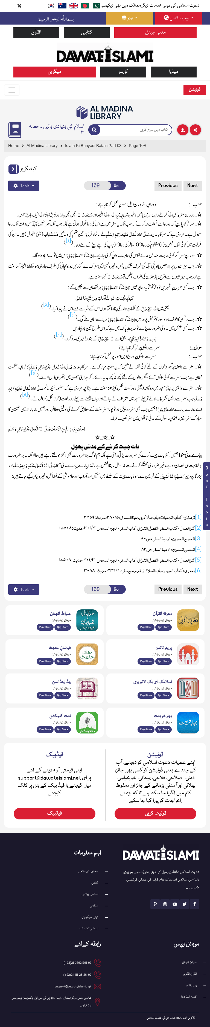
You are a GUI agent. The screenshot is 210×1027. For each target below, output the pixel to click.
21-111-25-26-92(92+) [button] (77, 974)
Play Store (45, 627)
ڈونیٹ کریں (155, 813)
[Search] (94, 130)
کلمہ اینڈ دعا (189, 997)
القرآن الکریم (190, 974)
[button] (13, 169)
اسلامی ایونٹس (90, 894)
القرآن (36, 32)
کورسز (123, 72)
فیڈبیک (54, 813)
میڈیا (173, 72)
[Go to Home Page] (105, 52)
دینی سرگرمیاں (89, 917)
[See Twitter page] (184, 904)
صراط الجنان (189, 962)
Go (116, 185)
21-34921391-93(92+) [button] (77, 962)
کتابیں (86, 32)
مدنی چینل (155, 32)
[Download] (182, 129)
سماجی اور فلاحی (88, 871)
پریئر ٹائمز (191, 985)
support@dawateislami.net (73, 986)
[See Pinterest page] (155, 904)
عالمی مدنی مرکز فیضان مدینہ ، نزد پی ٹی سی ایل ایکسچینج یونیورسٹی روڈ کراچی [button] (51, 1002)
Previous (168, 185)
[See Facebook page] (194, 904)
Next (192, 185)
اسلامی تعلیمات (89, 928)
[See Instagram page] (165, 904)
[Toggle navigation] (11, 90)
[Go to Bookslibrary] (105, 112)
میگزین (54, 72)
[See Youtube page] (175, 904)
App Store (62, 627)
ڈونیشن (194, 89)
